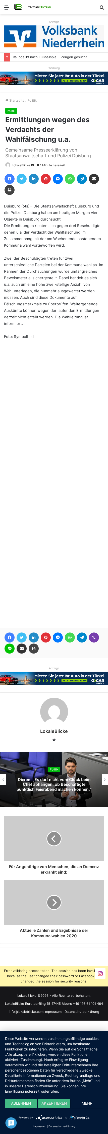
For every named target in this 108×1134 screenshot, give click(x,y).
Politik (32, 100)
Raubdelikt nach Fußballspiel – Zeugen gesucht (50, 57)
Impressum (53, 1012)
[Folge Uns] (100, 973)
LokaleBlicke (21, 165)
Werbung (54, 68)
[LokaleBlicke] (33, 7)
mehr (87, 1103)
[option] (54, 779)
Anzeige (54, 22)
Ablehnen (21, 1103)
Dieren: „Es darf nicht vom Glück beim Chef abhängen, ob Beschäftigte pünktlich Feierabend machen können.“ (54, 784)
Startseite (16, 100)
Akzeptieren (54, 1103)
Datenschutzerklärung (82, 1012)
